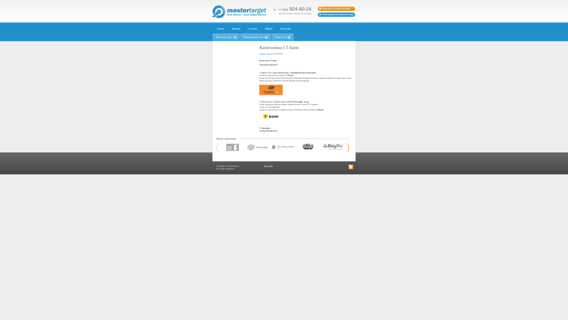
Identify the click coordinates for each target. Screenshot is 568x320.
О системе (252, 28)
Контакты (236, 28)
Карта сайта (285, 28)
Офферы (268, 28)
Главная (220, 28)
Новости (270, 54)
